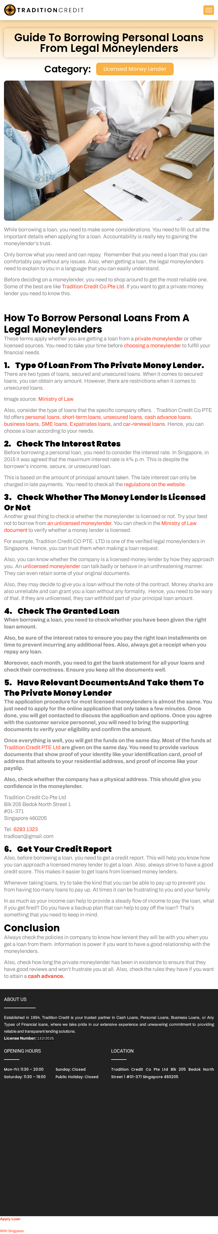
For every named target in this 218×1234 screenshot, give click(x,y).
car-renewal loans (144, 424)
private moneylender (159, 338)
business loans (21, 424)
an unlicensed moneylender (79, 523)
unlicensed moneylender (51, 566)
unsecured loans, (123, 417)
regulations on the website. (155, 484)
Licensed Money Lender (134, 69)
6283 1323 (26, 829)
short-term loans (81, 417)
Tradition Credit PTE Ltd (32, 747)
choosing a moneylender (152, 345)
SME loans (54, 424)
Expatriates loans (90, 424)
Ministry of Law (55, 399)
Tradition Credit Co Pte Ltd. (93, 286)
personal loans (42, 417)
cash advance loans (168, 417)
